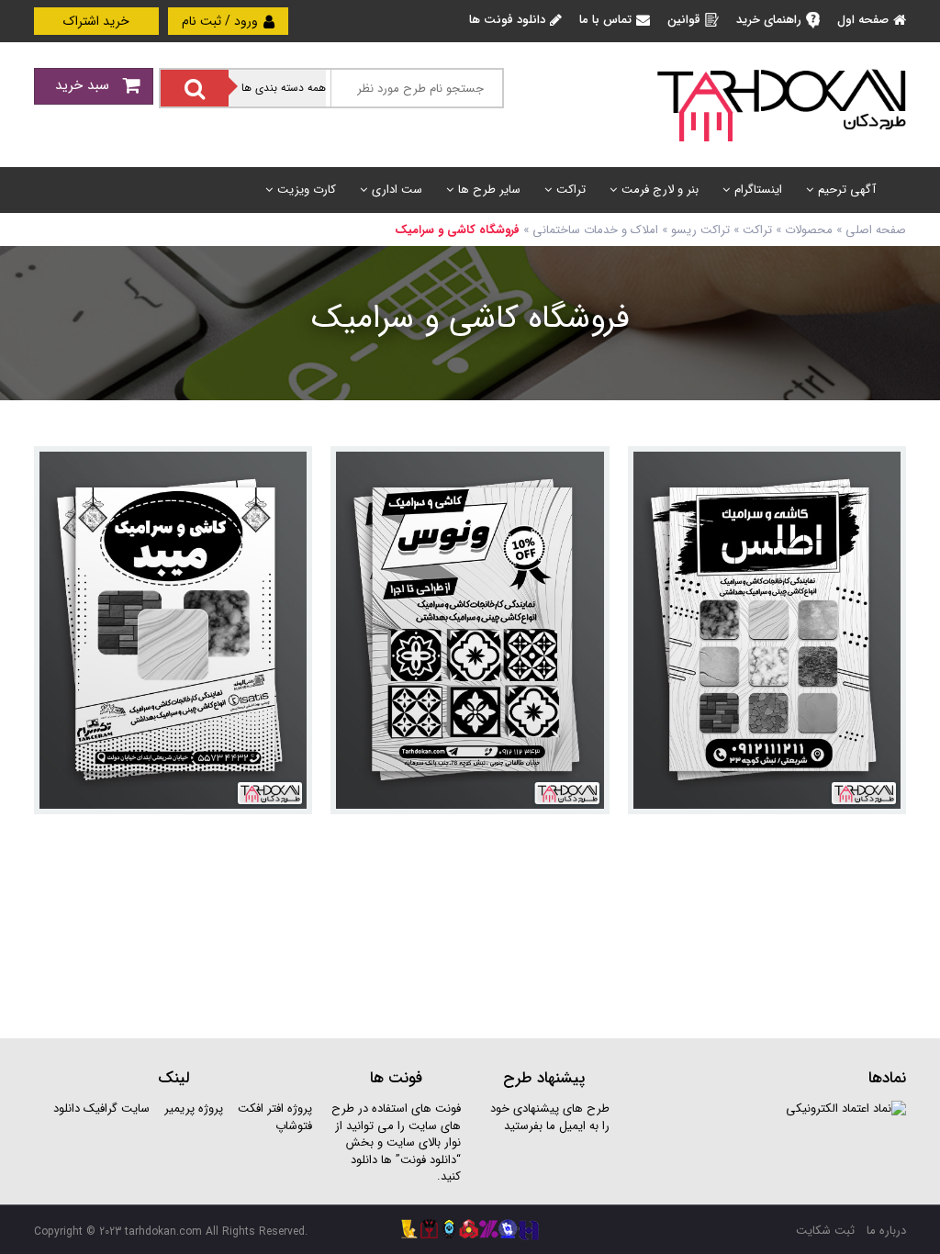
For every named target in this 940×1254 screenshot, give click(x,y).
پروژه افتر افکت (275, 1108)
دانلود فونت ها (507, 19)
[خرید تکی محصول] (880, 472)
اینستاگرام (758, 189)
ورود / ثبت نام (222, 21)
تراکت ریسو (700, 230)
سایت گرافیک (117, 1108)
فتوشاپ (293, 1126)
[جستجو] (195, 88)
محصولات (809, 230)
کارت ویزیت (306, 189)
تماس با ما (605, 19)
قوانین (683, 19)
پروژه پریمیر (192, 1108)
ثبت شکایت (825, 1230)
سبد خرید (84, 85)
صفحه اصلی (875, 230)
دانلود (66, 1108)
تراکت (571, 189)
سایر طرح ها (489, 189)
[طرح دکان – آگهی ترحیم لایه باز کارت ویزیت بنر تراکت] (781, 104)
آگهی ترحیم (847, 189)
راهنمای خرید (768, 19)
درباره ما (886, 1230)
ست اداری (397, 189)
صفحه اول (863, 19)
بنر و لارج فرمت (660, 189)
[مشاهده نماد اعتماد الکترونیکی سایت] (846, 1108)
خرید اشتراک (96, 21)
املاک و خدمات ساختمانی (595, 230)
